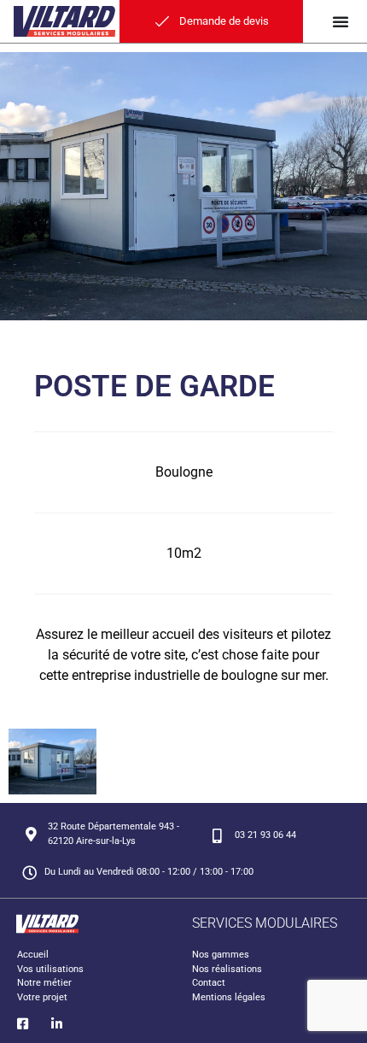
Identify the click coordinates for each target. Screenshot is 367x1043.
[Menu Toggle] (340, 21)
